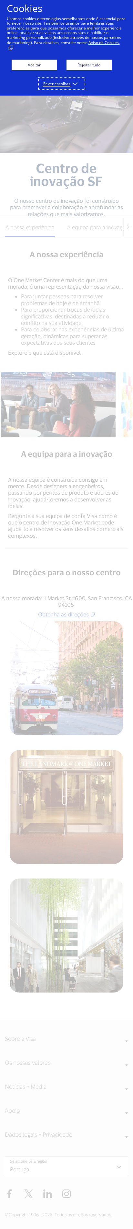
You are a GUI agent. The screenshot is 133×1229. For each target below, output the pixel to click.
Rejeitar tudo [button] (88, 65)
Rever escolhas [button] (56, 83)
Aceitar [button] (34, 65)
